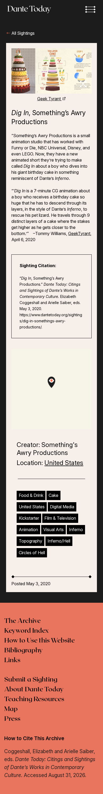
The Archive (22, 621)
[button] (90, 9)
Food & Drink (31, 495)
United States (63, 463)
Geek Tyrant (49, 98)
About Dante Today (34, 689)
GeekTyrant (79, 233)
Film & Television (60, 518)
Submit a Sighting (30, 679)
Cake (53, 495)
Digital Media (62, 506)
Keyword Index (26, 631)
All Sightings (22, 33)
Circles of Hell (32, 552)
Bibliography (23, 650)
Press (12, 719)
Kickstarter (29, 518)
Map (11, 709)
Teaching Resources (34, 699)
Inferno (76, 529)
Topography (30, 541)
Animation (28, 529)
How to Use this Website (39, 640)
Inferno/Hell (59, 541)
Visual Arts (53, 529)
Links (12, 660)
